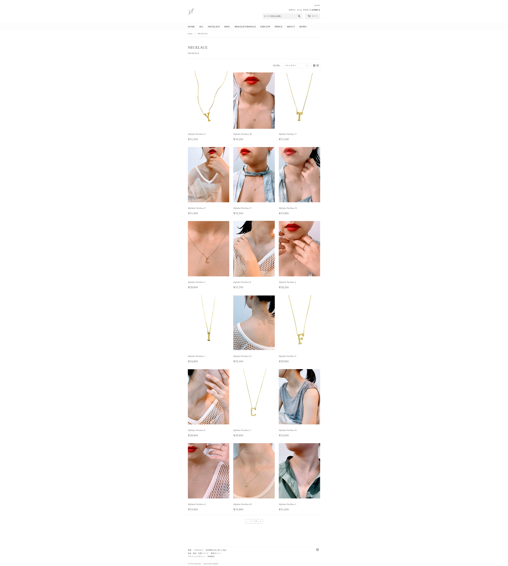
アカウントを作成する (311, 10)
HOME (191, 26)
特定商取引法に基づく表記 (216, 550)
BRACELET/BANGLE (245, 26)
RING (227, 26)
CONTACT (198, 550)
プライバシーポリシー (196, 556)
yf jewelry (197, 564)
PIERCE (278, 26)
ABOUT (291, 26)
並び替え (277, 65)
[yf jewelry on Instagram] (317, 550)
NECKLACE (214, 26)
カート (314, 16)
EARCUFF (265, 26)
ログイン (292, 10)
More (302, 26)
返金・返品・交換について (198, 553)
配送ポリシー (216, 553)
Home (190, 34)
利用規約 (211, 556)
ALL (201, 26)
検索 (189, 550)
